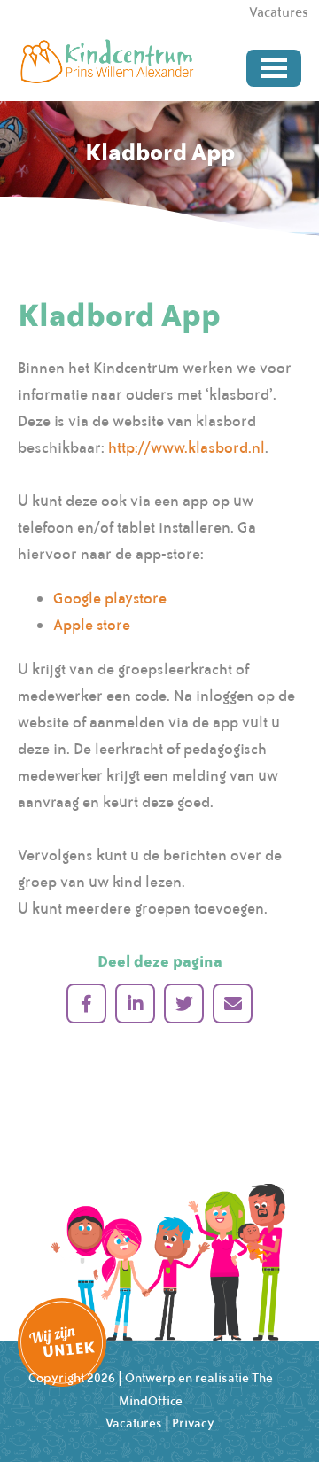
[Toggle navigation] (273, 68)
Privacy (193, 1423)
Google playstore (110, 598)
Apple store (91, 624)
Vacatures (133, 1423)
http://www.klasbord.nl (186, 447)
